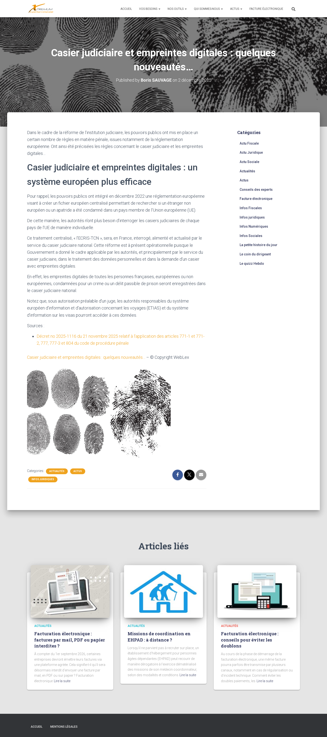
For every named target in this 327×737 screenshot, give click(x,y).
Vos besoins (148, 9)
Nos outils (176, 9)
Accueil (126, 9)
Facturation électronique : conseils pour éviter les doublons (249, 639)
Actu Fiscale (249, 143)
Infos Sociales (251, 236)
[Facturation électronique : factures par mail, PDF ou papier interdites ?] (70, 591)
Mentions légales (64, 726)
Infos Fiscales (251, 208)
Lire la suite (62, 681)
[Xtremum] (40, 9)
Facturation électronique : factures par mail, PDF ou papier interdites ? (69, 639)
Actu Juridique (251, 152)
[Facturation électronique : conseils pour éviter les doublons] (256, 591)
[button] (159, 9)
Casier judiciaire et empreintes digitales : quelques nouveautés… (86, 357)
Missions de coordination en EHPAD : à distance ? (159, 636)
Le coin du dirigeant (255, 254)
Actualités (56, 471)
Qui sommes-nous (207, 9)
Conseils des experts (256, 189)
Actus (235, 9)
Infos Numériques (254, 226)
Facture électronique (266, 9)
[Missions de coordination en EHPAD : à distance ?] (163, 591)
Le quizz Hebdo (252, 263)
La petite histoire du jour (258, 245)
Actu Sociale (249, 162)
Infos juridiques (43, 479)
